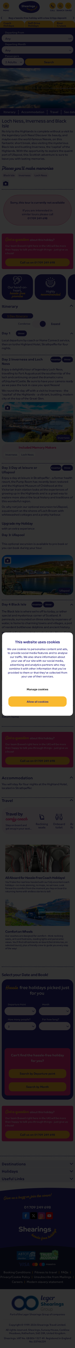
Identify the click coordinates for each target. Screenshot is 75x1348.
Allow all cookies (37, 701)
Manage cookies (37, 689)
